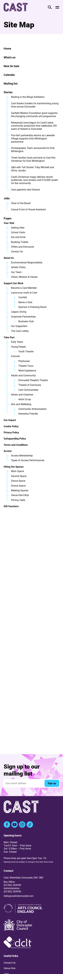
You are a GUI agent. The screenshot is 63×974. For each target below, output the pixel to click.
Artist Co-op (24, 399)
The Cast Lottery (20, 331)
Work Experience (27, 370)
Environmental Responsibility (26, 262)
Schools (15, 356)
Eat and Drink (18, 237)
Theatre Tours (25, 365)
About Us (9, 257)
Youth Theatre (25, 351)
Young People (18, 346)
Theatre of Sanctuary (29, 385)
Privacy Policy (11, 432)
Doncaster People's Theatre (33, 380)
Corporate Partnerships (23, 316)
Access (8, 451)
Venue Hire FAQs (20, 495)
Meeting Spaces (19, 490)
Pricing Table (18, 500)
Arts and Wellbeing (21, 404)
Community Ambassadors (32, 409)
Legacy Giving (18, 311)
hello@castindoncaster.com (18, 896)
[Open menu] (57, 7)
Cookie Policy (11, 426)
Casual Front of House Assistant (28, 209)
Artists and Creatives (22, 394)
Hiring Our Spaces (14, 466)
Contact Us (17, 251)
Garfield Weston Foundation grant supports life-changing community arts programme (34, 115)
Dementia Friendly (28, 413)
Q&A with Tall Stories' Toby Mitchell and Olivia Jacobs (32, 169)
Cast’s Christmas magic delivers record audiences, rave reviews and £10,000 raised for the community (34, 180)
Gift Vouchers (11, 506)
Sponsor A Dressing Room (32, 307)
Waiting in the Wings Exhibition (27, 97)
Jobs (7, 198)
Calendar (9, 74)
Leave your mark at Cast (24, 292)
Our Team (16, 272)
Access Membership (22, 455)
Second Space (18, 476)
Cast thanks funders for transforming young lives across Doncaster (34, 105)
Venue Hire (9, 968)
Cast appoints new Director (25, 189)
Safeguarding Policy (15, 438)
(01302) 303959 (12, 885)
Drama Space (18, 485)
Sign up (52, 783)
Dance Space (18, 480)
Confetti (22, 297)
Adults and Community (23, 375)
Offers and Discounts (22, 246)
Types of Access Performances (27, 460)
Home (7, 48)
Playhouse (24, 361)
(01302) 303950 (12, 891)
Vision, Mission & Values (24, 276)
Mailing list (10, 83)
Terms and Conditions (16, 444)
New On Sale (11, 66)
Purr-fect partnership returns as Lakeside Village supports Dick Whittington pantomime (33, 138)
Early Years (17, 341)
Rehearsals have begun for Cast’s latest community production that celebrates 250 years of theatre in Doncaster (34, 126)
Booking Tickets (19, 242)
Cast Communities (28, 389)
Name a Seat (25, 302)
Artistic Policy (18, 267)
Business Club (26, 321)
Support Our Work (13, 283)
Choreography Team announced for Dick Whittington (33, 150)
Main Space (17, 471)
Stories (8, 92)
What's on (9, 57)
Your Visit (9, 223)
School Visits (18, 232)
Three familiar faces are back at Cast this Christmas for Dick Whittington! (33, 159)
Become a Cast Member (24, 287)
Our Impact (10, 420)
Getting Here (17, 227)
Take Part (9, 337)
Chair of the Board (21, 203)
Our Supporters (19, 326)
